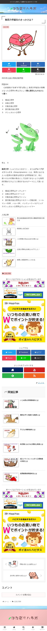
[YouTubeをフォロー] (34, 369)
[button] (42, 353)
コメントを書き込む (23, 595)
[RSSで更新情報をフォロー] (34, 375)
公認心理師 (7, 273)
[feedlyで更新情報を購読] (12, 375)
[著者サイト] (12, 369)
